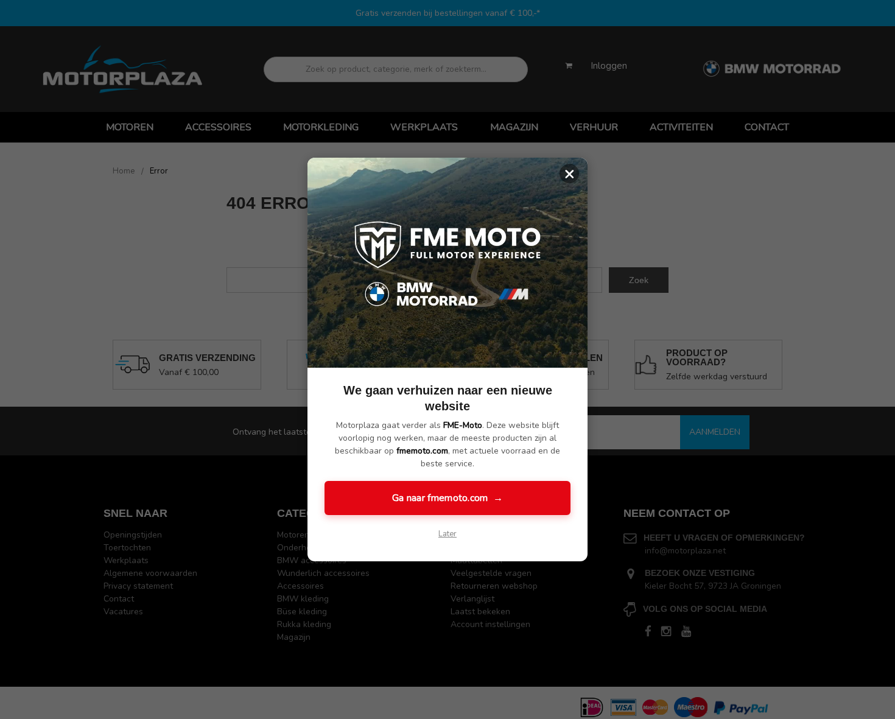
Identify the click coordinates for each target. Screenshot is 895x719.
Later (447, 533)
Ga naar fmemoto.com (447, 498)
